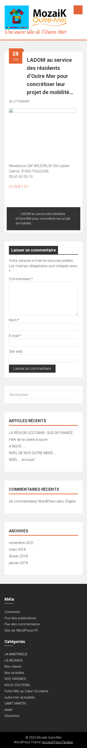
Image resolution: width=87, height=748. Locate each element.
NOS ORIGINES (15, 679)
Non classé (12, 666)
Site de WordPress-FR (21, 630)
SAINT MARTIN (15, 703)
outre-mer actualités (19, 697)
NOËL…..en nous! (22, 460)
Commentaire (21, 279)
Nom (14, 320)
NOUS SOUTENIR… (18, 685)
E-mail (15, 336)
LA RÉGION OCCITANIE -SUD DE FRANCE (41, 433)
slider (8, 710)
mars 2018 (17, 549)
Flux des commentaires (22, 624)
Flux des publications (20, 618)
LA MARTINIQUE (15, 654)
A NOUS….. (17, 446)
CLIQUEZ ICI (18, 186)
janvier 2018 (18, 563)
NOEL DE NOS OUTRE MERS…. (32, 453)
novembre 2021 (21, 543)
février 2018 (18, 556)
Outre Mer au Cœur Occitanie (26, 691)
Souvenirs (11, 716)
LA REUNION (13, 660)
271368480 (21, 101)
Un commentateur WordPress (32, 501)
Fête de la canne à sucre (28, 439)
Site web (16, 351)
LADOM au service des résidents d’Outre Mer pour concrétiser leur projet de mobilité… (43, 218)
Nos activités (14, 673)
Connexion (12, 612)
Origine (70, 501)
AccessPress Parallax (57, 742)
